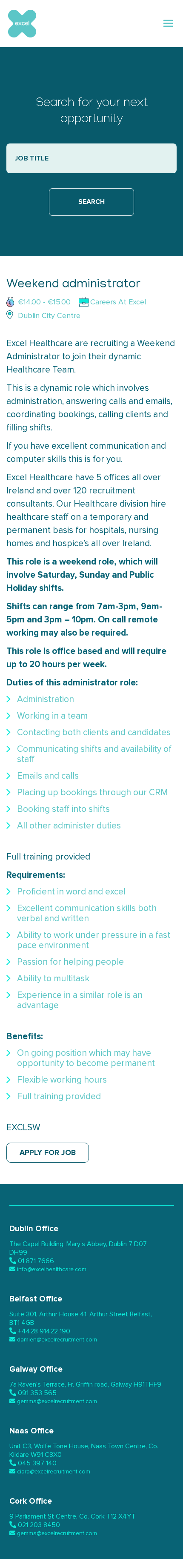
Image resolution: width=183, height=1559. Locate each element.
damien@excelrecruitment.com (57, 1340)
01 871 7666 (36, 1261)
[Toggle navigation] (168, 23)
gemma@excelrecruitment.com (57, 1401)
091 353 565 (37, 1393)
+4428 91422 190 (44, 1331)
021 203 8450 (39, 1525)
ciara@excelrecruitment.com (53, 1472)
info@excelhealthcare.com (51, 1269)
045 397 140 (37, 1463)
